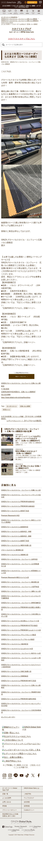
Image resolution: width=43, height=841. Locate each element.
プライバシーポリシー (9, 810)
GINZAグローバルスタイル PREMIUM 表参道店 (18, 506)
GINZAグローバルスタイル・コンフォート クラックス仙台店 (21, 496)
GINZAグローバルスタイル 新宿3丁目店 (15, 511)
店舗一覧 (5, 794)
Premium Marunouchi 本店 (10, 515)
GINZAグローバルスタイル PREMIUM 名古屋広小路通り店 (21, 608)
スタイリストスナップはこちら (21, 39)
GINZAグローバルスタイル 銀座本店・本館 (16, 531)
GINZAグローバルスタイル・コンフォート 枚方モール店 (21, 653)
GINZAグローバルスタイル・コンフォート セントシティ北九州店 (21, 705)
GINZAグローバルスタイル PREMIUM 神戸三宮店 (18, 681)
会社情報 (27, 802)
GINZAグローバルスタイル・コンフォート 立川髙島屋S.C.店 (20, 565)
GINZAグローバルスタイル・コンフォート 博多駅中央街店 (21, 693)
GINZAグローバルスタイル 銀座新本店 (14, 527)
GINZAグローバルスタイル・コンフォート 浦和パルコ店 (21, 591)
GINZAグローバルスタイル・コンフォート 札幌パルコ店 (21, 490)
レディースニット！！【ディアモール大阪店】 (24, 421)
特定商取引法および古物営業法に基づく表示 (10, 815)
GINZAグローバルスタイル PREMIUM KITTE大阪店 (19, 625)
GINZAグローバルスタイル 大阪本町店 (14, 644)
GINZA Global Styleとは (31, 788)
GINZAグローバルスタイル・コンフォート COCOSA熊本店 (21, 711)
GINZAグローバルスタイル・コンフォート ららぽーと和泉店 (21, 659)
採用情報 (27, 806)
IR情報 (4, 806)
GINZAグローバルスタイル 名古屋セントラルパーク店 (20, 621)
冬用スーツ (6, 409)
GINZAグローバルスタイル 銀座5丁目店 (15, 541)
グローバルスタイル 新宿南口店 (12, 550)
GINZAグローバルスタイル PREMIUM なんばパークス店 (21, 630)
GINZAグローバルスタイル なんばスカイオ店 (17, 649)
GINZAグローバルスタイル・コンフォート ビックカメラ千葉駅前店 (21, 597)
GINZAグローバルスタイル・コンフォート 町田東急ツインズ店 (21, 572)
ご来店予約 (27, 794)
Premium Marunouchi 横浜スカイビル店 (15, 577)
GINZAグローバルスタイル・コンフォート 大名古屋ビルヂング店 (21, 615)
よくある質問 (6, 798)
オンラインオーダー (8, 717)
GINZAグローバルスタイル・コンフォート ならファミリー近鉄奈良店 (21, 666)
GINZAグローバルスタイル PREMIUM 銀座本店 (18, 501)
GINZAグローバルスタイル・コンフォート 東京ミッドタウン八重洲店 (21, 521)
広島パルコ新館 (25, 406)
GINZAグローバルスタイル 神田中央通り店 (16, 545)
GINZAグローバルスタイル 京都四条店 (14, 676)
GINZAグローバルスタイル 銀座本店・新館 (16, 536)
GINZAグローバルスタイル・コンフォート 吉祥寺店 (19, 559)
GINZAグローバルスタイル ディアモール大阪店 (17, 639)
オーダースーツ (12, 406)
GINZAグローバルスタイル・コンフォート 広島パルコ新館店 (21, 686)
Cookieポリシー (29, 810)
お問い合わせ (6, 802)
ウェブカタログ (29, 798)
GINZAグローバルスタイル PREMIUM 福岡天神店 (18, 699)
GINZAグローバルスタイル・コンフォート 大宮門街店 (20, 587)
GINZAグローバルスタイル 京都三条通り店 (16, 671)
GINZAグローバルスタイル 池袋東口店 (14, 555)
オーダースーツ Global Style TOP (9, 789)
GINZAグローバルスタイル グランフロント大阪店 (18, 635)
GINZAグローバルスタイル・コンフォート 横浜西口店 (20, 582)
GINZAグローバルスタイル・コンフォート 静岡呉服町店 (21, 603)
